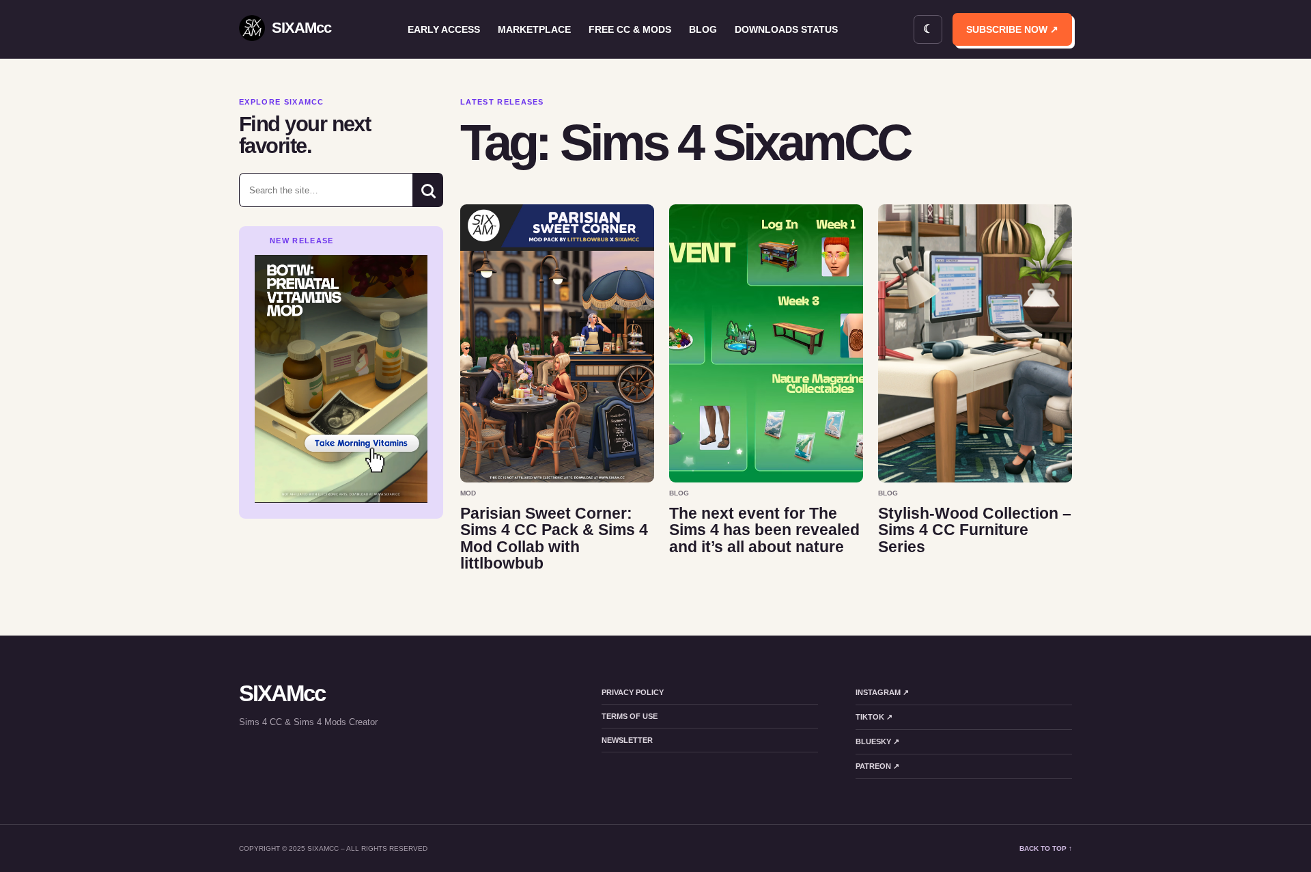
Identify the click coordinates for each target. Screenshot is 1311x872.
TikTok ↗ (874, 717)
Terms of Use (630, 716)
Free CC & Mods (630, 29)
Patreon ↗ (877, 766)
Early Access (444, 29)
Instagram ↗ (882, 692)
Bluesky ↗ (877, 741)
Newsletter (627, 740)
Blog (703, 29)
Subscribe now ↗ (1012, 29)
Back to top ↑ (1045, 848)
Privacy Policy (633, 692)
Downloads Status (786, 29)
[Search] (427, 190)
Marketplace (534, 29)
